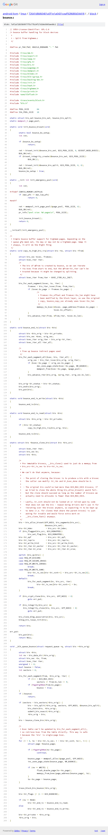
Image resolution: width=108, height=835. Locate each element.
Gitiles (17, 830)
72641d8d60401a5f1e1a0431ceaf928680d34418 (56, 13)
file (60, 24)
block (93, 13)
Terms (32, 830)
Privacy (24, 830)
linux (23, 13)
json (103, 830)
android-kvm (10, 13)
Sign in (102, 4)
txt (96, 830)
